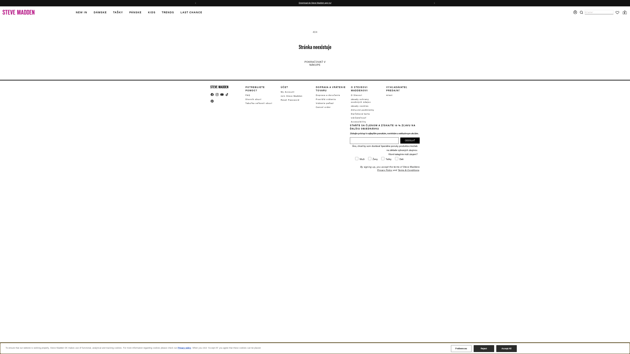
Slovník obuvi (253, 99)
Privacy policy (184, 347)
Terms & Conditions (408, 170)
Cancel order (323, 107)
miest (389, 95)
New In (81, 12)
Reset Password (290, 99)
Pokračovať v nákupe (315, 63)
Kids (152, 12)
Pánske (135, 12)
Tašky (118, 12)
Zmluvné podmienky (362, 109)
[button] (85, 12)
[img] (212, 94)
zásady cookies (360, 105)
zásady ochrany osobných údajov (361, 100)
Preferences (461, 348)
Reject (484, 348)
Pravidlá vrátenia (326, 99)
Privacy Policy (384, 170)
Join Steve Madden (292, 95)
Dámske (100, 12)
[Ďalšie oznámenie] (434, 3)
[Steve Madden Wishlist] (617, 12)
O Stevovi (356, 95)
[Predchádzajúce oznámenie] (195, 3)
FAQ (247, 95)
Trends (168, 12)
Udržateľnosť (359, 117)
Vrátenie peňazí (325, 103)
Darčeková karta (360, 113)
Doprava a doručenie (328, 95)
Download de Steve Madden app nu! (323, 3)
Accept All (506, 348)
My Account (287, 91)
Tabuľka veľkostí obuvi (258, 103)
